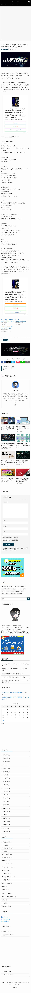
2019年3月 (6, 814)
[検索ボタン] (29, 2)
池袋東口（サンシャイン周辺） (17, 591)
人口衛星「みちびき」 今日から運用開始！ (13, 692)
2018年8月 (6, 831)
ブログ (6, 870)
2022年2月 (6, 755)
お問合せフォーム (7, 931)
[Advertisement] (15, 23)
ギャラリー (7, 873)
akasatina (15, 390)
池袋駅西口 (19, 593)
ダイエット (20, 982)
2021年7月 (6, 778)
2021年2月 (6, 794)
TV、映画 (6, 860)
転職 (6, 851)
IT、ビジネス (7, 842)
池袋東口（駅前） (5, 593)
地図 (6, 903)
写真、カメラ (7, 883)
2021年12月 (6, 761)
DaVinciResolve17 (21, 586)
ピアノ (3, 591)
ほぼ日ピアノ (12, 984)
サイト (4, 531)
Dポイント (4, 588)
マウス (7, 591)
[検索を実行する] (28, 598)
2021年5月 (6, 785)
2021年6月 (6, 781)
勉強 (5, 886)
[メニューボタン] (2, 2)
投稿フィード (4, 917)
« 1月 (2, 723)
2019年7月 (6, 811)
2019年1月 (6, 818)
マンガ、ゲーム (8, 863)
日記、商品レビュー (9, 896)
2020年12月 (6, 801)
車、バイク (7, 906)
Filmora (9, 588)
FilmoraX (14, 588)
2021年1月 (6, 798)
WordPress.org (5, 921)
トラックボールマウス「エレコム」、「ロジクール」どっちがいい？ (15, 681)
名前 (4, 520)
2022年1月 (6, 758)
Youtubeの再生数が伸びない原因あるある (12, 673)
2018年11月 (6, 824)
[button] (3, 362)
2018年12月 (6, 821)
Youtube (24, 588)
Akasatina (15, 2)
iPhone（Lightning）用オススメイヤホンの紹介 (13, 677)
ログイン (3, 916)
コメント (5, 502)
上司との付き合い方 (9, 876)
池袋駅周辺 (13, 593)
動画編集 (6, 890)
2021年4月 (6, 788)
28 (3, 720)
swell (19, 588)
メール (5, 526)
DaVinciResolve (12, 586)
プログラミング (8, 857)
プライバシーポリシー (8, 934)
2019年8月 (6, 808)
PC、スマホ (5, 49)
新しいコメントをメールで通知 (11, 537)
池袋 (5, 900)
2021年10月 (6, 768)
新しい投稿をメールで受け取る (11, 540)
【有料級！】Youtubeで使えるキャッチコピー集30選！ (14, 669)
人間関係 (6, 880)
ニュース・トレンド (9, 867)
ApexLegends (5, 586)
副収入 (6, 845)
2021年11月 (6, 765)
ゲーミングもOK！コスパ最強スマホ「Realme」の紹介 (15, 664)
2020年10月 (6, 804)
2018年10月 (6, 828)
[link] (15, 405)
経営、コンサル (8, 848)
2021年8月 (6, 775)
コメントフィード (5, 919)
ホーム (3, 982)
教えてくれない (8, 893)
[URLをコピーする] (27, 362)
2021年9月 (6, 771)
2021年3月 (6, 791)
